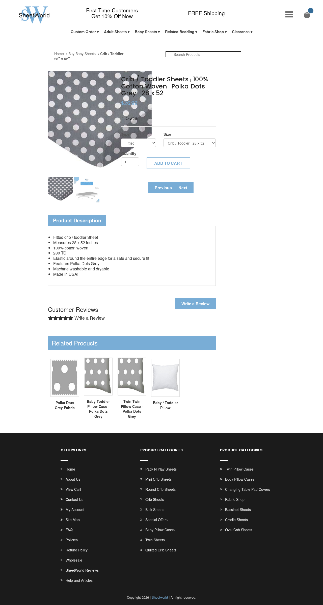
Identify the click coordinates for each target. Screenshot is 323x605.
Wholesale (74, 560)
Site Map (73, 519)
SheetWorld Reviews (82, 570)
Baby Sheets (146, 31)
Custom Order (83, 31)
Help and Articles (79, 580)
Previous (163, 188)
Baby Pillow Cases (160, 529)
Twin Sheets (155, 539)
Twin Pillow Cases (239, 469)
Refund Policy (77, 549)
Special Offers (156, 519)
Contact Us (74, 499)
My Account (75, 509)
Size (167, 134)
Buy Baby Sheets (82, 53)
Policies (72, 539)
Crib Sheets (154, 499)
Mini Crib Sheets (158, 479)
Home (59, 53)
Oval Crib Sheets (238, 529)
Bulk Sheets (154, 509)
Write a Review (195, 304)
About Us (73, 479)
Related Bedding (179, 31)
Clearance (241, 31)
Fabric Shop (213, 31)
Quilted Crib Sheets (160, 549)
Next (182, 188)
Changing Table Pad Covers (247, 489)
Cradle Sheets (236, 519)
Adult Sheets (115, 31)
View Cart (73, 489)
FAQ (69, 529)
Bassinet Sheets (238, 509)
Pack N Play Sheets (161, 469)
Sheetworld (160, 597)
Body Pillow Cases (239, 479)
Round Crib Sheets (160, 489)
